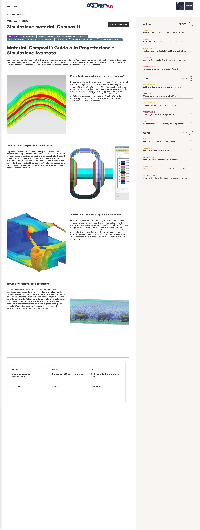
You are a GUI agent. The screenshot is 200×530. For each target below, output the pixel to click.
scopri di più (17, 387)
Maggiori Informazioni (118, 24)
